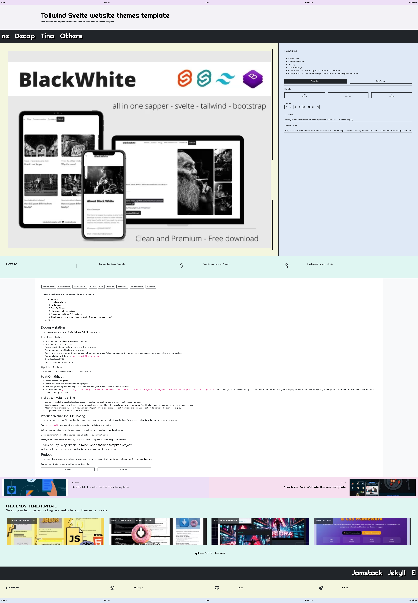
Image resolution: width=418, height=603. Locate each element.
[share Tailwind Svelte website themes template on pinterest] (304, 107)
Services (413, 2)
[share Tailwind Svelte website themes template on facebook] (295, 107)
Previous (76, 482)
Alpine (43, 36)
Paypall (304, 96)
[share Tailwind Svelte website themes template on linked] (309, 107)
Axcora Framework (323, 521)
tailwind (109, 430)
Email (240, 587)
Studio (345, 587)
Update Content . (59, 305)
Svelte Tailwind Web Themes (80, 332)
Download (315, 81)
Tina (91, 36)
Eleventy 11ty (388, 572)
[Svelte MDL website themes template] (35, 487)
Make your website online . (63, 311)
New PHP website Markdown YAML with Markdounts (132, 521)
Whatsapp (138, 587)
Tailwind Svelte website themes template (105, 15)
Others (115, 36)
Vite (21, 36)
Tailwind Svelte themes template (99, 445)
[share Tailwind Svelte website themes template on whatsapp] (313, 107)
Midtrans (391, 96)
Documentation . (54, 299)
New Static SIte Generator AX (225, 521)
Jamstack (324, 572)
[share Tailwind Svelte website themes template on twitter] (300, 107)
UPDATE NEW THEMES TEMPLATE (31, 506)
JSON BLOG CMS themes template (22, 521)
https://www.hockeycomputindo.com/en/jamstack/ (130, 459)
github (66, 380)
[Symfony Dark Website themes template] (383, 487)
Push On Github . (58, 308)
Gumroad (348, 96)
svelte (103, 402)
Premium (309, 2)
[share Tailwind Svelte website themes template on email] (318, 107)
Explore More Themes (209, 553)
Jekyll (353, 572)
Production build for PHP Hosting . (66, 314)
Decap (68, 36)
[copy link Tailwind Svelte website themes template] (286, 107)
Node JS (68, 341)
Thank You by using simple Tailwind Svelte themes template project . (82, 317)
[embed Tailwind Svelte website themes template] (291, 107)
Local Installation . (59, 302)
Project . (50, 320)
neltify (59, 402)
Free (207, 2)
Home (4, 2)
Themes (106, 2)
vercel (137, 405)
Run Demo (380, 81)
